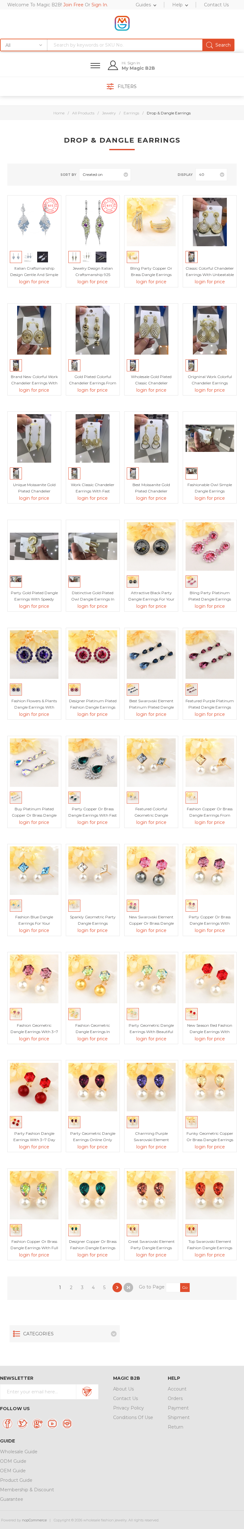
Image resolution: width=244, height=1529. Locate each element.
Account (177, 1389)
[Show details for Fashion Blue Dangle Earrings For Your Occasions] (34, 870)
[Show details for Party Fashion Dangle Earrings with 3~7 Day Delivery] (34, 1087)
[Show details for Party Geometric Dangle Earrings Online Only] (92, 1087)
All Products (83, 113)
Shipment (179, 1417)
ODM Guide (13, 1461)
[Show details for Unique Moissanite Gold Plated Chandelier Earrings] (34, 438)
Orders (175, 1398)
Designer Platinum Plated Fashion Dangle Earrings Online (93, 707)
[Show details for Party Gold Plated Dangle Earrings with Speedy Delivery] (34, 546)
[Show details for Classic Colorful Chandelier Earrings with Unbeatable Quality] (210, 222)
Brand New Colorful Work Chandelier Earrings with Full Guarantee (34, 383)
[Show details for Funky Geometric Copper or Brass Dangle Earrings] (210, 1087)
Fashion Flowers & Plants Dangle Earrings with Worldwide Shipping (34, 707)
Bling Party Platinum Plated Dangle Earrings (209, 595)
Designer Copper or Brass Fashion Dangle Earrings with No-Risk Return (93, 1247)
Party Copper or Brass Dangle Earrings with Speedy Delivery (210, 923)
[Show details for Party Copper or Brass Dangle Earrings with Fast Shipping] (92, 762)
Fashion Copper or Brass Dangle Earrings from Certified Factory (210, 815)
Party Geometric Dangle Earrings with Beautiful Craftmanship (151, 1031)
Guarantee (11, 1499)
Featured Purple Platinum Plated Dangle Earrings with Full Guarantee (210, 707)
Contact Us (125, 1398)
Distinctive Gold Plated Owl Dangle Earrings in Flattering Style (92, 599)
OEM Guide (13, 1471)
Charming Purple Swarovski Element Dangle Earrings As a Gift (151, 1139)
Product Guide (16, 1480)
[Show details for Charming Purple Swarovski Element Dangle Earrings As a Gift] (151, 1087)
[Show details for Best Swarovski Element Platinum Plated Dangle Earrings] (151, 654)
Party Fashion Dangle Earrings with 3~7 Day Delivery (34, 1139)
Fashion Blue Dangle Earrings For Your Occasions (34, 923)
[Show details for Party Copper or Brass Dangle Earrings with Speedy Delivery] (210, 870)
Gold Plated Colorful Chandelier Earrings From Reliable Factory (92, 383)
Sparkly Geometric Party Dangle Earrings (93, 920)
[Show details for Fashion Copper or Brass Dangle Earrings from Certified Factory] (210, 762)
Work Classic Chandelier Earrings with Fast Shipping (92, 491)
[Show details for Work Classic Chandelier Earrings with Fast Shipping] (92, 438)
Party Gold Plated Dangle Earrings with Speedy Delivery (34, 599)
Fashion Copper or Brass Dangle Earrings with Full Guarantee (34, 1247)
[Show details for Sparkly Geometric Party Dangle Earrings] (92, 870)
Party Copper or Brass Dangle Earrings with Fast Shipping (92, 815)
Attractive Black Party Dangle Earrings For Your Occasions (151, 599)
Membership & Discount (27, 1490)
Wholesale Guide (18, 1452)
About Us (123, 1389)
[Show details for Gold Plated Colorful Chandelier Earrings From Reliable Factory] (92, 330)
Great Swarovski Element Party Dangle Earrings (151, 1244)
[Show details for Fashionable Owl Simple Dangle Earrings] (210, 438)
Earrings (131, 113)
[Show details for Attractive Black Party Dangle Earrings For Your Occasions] (151, 546)
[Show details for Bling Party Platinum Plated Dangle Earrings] (210, 546)
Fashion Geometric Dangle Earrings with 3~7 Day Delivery (34, 1031)
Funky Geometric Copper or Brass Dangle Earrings (209, 1136)
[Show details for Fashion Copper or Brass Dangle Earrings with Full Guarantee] (34, 1195)
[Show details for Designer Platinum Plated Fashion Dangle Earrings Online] (92, 654)
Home (58, 113)
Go (184, 1287)
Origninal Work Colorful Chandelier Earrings (210, 379)
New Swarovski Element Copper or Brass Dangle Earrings (151, 923)
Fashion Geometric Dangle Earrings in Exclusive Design (92, 1031)
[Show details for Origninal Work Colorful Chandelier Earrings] (210, 330)
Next (117, 1287)
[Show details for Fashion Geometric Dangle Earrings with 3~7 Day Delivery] (34, 978)
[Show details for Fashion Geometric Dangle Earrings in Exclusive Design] (92, 978)
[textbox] (140, 45)
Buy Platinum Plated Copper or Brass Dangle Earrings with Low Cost (34, 815)
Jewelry (109, 113)
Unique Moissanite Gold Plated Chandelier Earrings (34, 491)
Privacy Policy (128, 1408)
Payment (178, 1408)
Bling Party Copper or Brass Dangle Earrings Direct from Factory (151, 274)
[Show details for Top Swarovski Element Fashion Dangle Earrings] (210, 1195)
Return (175, 1427)
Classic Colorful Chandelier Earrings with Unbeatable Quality (210, 274)
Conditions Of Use (133, 1417)
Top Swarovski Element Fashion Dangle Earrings (209, 1244)
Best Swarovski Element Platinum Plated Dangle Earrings (151, 707)
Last (128, 1287)
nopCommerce (34, 1520)
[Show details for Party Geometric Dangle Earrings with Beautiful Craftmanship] (151, 978)
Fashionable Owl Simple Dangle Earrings (209, 487)
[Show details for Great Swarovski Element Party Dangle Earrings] (151, 1195)
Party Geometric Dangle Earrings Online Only (92, 1136)
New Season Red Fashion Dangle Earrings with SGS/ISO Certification (209, 1031)
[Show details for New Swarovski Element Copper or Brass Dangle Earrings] (151, 870)
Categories (38, 1334)
